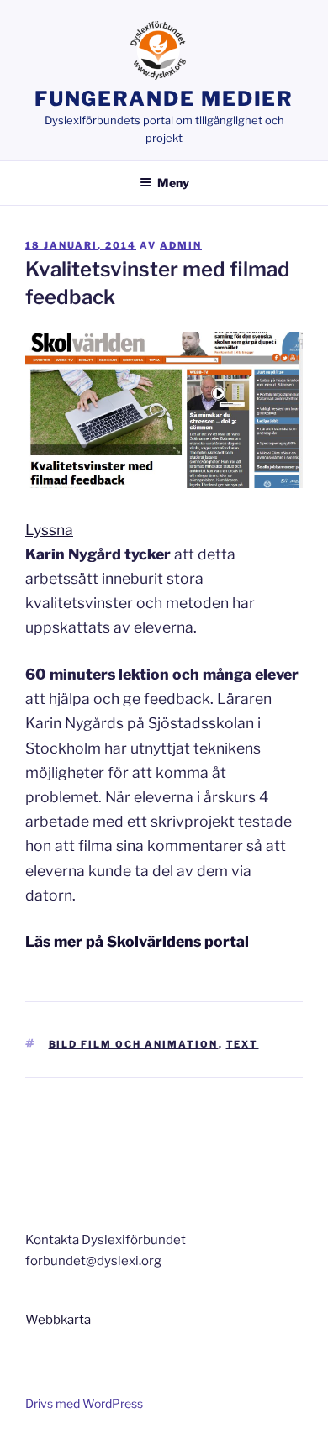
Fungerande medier (164, 99)
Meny (173, 183)
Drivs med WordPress (84, 1403)
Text (242, 1044)
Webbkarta (58, 1319)
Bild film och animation (134, 1044)
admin (181, 245)
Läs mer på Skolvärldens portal (137, 941)
